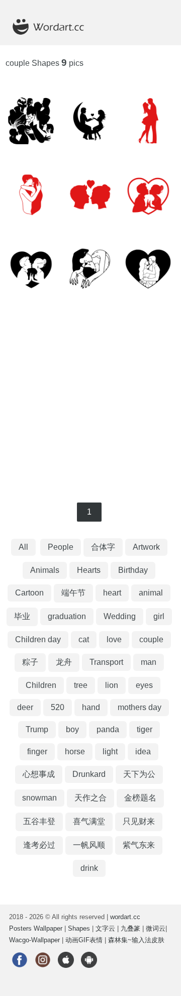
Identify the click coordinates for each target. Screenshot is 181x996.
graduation (67, 616)
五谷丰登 (39, 821)
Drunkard (89, 774)
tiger (144, 729)
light (110, 751)
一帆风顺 (89, 845)
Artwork (146, 547)
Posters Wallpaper (35, 928)
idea (143, 751)
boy (72, 729)
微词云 (155, 928)
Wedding (120, 616)
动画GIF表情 (84, 940)
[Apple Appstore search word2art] (65, 971)
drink (89, 868)
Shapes (79, 928)
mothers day (139, 707)
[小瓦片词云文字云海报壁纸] (54, 40)
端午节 (73, 592)
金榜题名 (140, 797)
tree (80, 685)
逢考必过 (39, 845)
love (114, 639)
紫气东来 (139, 845)
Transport (106, 662)
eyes (144, 685)
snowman (39, 797)
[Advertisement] (90, 402)
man (148, 662)
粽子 (30, 662)
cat (83, 639)
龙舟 (64, 662)
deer (25, 707)
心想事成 (39, 774)
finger (37, 751)
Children (41, 685)
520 (57, 707)
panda (108, 729)
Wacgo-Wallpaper (34, 940)
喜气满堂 (89, 821)
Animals (44, 570)
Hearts (89, 570)
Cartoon (29, 592)
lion (111, 685)
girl (158, 616)
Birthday (133, 570)
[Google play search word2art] (89, 971)
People (60, 547)
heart (112, 592)
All (23, 547)
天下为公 (139, 774)
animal (151, 592)
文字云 (105, 928)
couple (151, 639)
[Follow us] (19, 971)
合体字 (103, 547)
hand (91, 707)
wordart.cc (125, 917)
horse (75, 751)
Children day (38, 639)
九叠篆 (130, 928)
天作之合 (90, 797)
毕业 (22, 616)
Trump (37, 729)
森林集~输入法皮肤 (136, 940)
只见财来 (139, 821)
